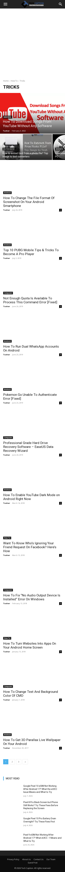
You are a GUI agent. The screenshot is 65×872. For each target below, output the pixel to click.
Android (7, 117)
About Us (26, 859)
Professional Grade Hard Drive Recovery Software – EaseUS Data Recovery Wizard (28, 447)
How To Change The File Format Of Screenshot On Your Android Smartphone (29, 202)
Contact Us (38, 859)
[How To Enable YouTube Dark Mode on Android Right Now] (32, 476)
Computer (8, 293)
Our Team (50, 859)
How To (14, 81)
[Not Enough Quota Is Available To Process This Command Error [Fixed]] (32, 279)
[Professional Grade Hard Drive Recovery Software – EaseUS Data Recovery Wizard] (32, 424)
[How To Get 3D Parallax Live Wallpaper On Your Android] (32, 721)
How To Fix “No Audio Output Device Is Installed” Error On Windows (31, 597)
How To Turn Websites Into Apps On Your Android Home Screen (29, 645)
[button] (5, 4)
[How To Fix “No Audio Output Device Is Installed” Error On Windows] (32, 576)
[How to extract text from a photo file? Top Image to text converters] (26, 147)
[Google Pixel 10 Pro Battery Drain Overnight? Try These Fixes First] (12, 823)
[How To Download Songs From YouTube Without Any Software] (32, 113)
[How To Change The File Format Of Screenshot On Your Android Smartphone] (32, 179)
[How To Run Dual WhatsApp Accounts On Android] (32, 328)
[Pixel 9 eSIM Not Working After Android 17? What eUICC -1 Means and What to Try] (12, 839)
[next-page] (25, 761)
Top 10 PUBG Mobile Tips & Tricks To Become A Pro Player (31, 252)
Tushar (6, 210)
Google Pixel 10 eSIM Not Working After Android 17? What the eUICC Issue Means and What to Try (40, 789)
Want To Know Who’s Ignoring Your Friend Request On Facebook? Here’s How (29, 547)
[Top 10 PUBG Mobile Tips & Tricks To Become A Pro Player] (32, 231)
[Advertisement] (32, 45)
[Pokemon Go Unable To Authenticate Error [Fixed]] (32, 376)
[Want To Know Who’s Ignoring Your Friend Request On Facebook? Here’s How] (32, 524)
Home (6, 81)
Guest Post (32, 862)
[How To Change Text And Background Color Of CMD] (32, 673)
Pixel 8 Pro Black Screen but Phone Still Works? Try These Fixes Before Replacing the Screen (40, 805)
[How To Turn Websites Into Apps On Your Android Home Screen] (32, 625)
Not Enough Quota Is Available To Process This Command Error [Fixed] (30, 300)
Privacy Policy (13, 859)
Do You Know (9, 149)
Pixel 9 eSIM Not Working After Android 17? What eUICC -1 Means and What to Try (42, 838)
